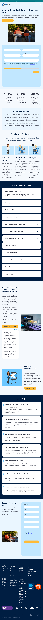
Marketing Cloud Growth (22, 575)
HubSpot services (21, 568)
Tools (29, 573)
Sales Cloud (21, 581)
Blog (29, 567)
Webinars (30, 575)
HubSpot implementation (5, 571)
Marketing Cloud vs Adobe (22, 597)
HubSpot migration (4, 574)
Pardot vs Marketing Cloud (22, 591)
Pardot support (13, 573)
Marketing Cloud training (13, 583)
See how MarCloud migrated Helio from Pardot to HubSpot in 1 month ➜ (21, 1)
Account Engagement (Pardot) (21, 571)
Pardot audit (13, 568)
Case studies (30, 569)
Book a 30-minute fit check (10, 326)
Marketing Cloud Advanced (22, 578)
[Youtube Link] (26, 608)
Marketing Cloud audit (13, 576)
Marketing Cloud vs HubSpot (22, 594)
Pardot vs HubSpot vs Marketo (21, 587)
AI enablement (5, 588)
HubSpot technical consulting (4, 585)
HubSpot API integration (4, 582)
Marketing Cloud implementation (13, 579)
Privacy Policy (31, 615)
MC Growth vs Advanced (22, 600)
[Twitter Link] (22, 608)
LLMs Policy (38, 615)
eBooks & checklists (32, 571)
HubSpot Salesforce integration (4, 578)
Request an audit (8, 20)
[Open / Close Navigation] (40, 4)
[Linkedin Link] (17, 608)
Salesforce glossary (21, 603)
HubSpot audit (5, 568)
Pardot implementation (13, 571)
